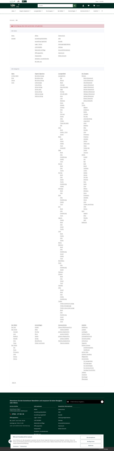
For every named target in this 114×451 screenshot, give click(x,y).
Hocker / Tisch (63, 132)
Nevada (62, 105)
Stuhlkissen (87, 350)
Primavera (86, 134)
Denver (85, 175)
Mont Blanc (61, 260)
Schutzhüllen (85, 359)
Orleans (62, 107)
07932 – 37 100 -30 (18, 414)
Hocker (62, 143)
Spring (36, 338)
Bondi (85, 166)
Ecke (12, 78)
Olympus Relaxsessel (89, 94)
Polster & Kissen (86, 345)
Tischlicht (84, 374)
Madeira (86, 125)
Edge (61, 89)
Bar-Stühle (14, 345)
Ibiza (61, 96)
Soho (61, 118)
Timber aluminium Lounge (67, 303)
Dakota (85, 173)
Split (85, 220)
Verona (15, 356)
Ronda (62, 116)
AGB (59, 38)
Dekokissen (85, 327)
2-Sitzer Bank (14, 76)
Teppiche (84, 343)
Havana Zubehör (64, 329)
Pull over (62, 114)
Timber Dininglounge (65, 306)
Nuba (59, 263)
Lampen (84, 329)
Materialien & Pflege (40, 50)
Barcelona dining (39, 80)
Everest (60, 164)
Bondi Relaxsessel (88, 78)
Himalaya (60, 188)
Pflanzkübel (85, 379)
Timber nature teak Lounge (67, 308)
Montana (62, 100)
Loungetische (61, 76)
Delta (36, 329)
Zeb (61, 125)
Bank (61, 130)
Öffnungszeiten (39, 53)
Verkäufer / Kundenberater (42, 58)
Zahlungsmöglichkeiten (64, 44)
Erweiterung (63, 157)
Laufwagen (84, 332)
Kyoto (85, 184)
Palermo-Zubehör (64, 343)
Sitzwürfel (62, 148)
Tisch (12, 82)
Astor (59, 127)
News (97, 1)
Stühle (83, 155)
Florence (86, 179)
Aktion (36, 35)
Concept (62, 85)
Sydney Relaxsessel (89, 96)
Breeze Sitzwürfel (88, 98)
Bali (61, 78)
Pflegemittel (85, 356)
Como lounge (38, 82)
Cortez (85, 170)
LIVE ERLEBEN (38, 47)
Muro (36, 334)
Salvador (60, 285)
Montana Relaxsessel (89, 91)
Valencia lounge (39, 94)
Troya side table (64, 123)
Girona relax (38, 89)
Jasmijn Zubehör (64, 334)
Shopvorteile (38, 56)
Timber (62, 121)
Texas (85, 145)
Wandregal (84, 377)
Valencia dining (39, 96)
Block (61, 82)
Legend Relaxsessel (89, 87)
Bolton (85, 112)
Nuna (85, 193)
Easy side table (64, 87)
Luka (61, 98)
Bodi (85, 164)
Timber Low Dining (88, 204)
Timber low (86, 148)
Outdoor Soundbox (87, 354)
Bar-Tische (14, 329)
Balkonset (84, 222)
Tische (62, 170)
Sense (85, 200)
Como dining (38, 85)
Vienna (85, 209)
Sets (83, 103)
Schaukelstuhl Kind (87, 336)
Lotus (85, 123)
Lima (59, 231)
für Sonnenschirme (89, 368)
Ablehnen (90, 445)
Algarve (85, 107)
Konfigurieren (90, 441)
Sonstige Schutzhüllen (89, 370)
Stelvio (85, 141)
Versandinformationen (64, 50)
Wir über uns (38, 61)
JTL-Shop (106, 449)
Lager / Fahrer (38, 44)
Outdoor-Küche (86, 334)
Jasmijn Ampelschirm (63, 332)
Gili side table (63, 94)
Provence (86, 136)
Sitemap (60, 47)
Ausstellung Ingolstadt (41, 41)
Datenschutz (23, 446)
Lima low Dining (88, 118)
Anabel (85, 157)
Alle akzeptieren (91, 437)
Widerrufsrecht (62, 56)
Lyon (14, 334)
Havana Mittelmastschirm (65, 327)
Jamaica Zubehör (64, 338)
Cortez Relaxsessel (88, 80)
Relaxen (84, 76)
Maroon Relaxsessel (89, 89)
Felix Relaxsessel (88, 82)
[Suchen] (74, 5)
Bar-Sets (13, 327)
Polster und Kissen (40, 343)
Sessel (13, 80)
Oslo (61, 109)
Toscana (86, 152)
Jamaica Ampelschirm (64, 336)
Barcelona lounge (39, 76)
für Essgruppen (88, 363)
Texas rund (86, 143)
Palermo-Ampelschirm (64, 341)
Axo (84, 159)
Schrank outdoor (86, 338)
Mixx (85, 127)
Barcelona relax (39, 78)
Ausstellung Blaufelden (41, 38)
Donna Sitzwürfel (88, 100)
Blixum (62, 80)
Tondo (85, 150)
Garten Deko (85, 352)
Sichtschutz (85, 341)
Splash (36, 336)
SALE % (14, 382)
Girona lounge (38, 87)
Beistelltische (38, 341)
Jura (59, 206)
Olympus (60, 272)
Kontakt (101, 1)
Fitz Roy (62, 91)
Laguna (60, 218)
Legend (85, 213)
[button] (83, 5)
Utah (85, 206)
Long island (87, 121)
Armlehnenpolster (88, 347)
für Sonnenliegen (88, 365)
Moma (60, 242)
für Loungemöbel (88, 361)
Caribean (86, 168)
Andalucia (86, 109)
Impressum (16, 446)
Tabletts (84, 372)
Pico (61, 112)
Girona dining (38, 91)
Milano (85, 188)
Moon (61, 103)
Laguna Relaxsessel (89, 85)
